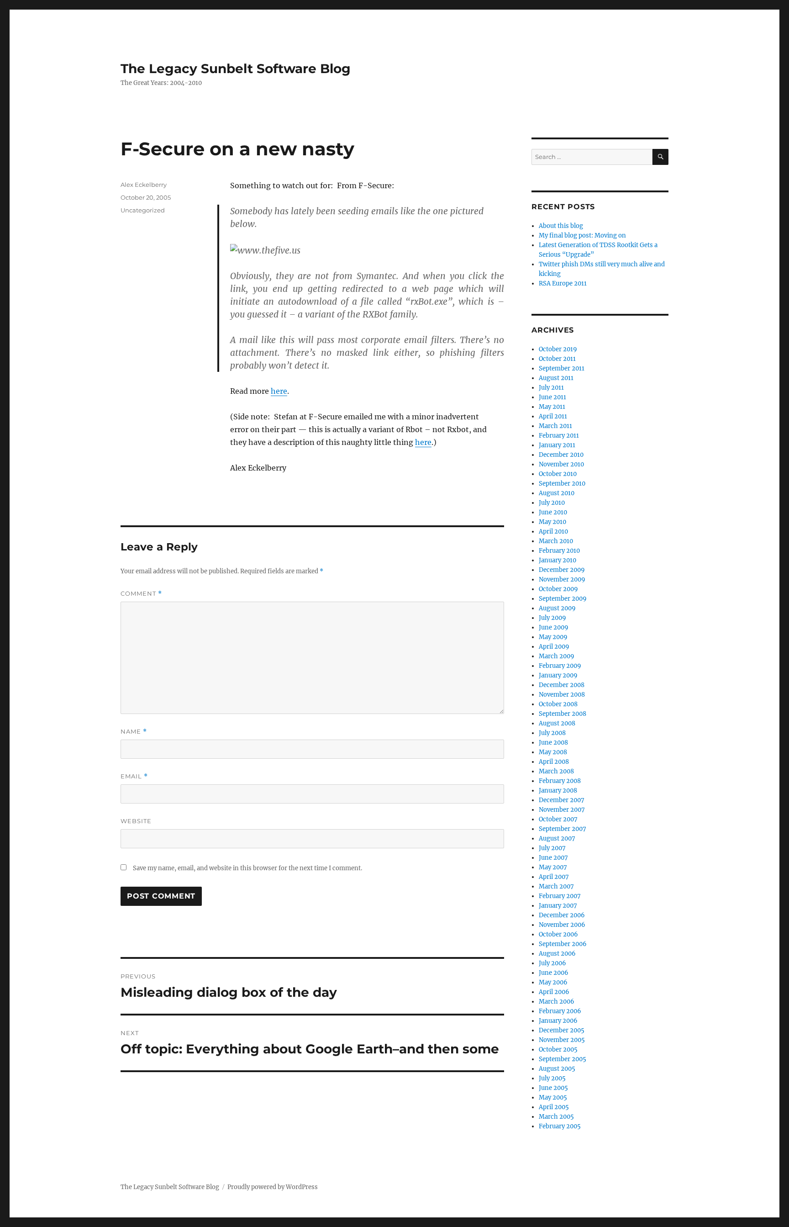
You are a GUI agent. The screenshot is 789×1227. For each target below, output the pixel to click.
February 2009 (560, 666)
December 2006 (562, 915)
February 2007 (560, 896)
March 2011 (555, 426)
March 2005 (556, 1117)
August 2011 (556, 378)
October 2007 (558, 819)
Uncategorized (143, 210)
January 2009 (558, 675)
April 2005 (554, 1107)
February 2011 (559, 435)
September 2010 (562, 483)
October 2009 (558, 589)
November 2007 (562, 810)
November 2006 (562, 925)
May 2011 (552, 407)
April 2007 (554, 877)
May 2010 (552, 522)
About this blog (561, 226)
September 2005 (562, 1059)
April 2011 (553, 416)
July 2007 (552, 848)
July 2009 (552, 618)
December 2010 (561, 455)
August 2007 (557, 838)
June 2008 (553, 742)
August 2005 (557, 1069)
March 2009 (556, 656)
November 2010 (561, 464)
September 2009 (563, 599)
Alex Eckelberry (144, 184)
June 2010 (553, 512)
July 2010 (552, 503)
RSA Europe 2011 (563, 283)
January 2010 (557, 560)
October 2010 (558, 474)
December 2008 (561, 685)
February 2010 (559, 551)
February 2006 (560, 1011)
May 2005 (553, 1097)
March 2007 (556, 886)
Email (134, 776)
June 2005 (553, 1088)
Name (134, 731)
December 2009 (562, 570)
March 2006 (556, 1001)
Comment (141, 594)
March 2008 (556, 771)
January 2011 (557, 445)
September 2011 (561, 368)
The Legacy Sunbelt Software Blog (236, 68)
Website (136, 821)
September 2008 (562, 714)
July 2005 (552, 1078)
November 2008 (562, 694)
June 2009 (553, 627)
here (279, 391)
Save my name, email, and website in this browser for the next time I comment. (247, 868)
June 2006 (553, 973)
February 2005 (560, 1126)
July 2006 (552, 963)
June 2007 (553, 858)
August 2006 (557, 953)
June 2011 (552, 397)
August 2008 (557, 723)
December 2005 (561, 1030)
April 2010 (553, 531)
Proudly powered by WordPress (272, 1187)
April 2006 (554, 992)
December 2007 (561, 800)
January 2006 (558, 1021)
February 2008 (560, 781)
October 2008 (558, 704)
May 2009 (553, 637)
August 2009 (557, 608)
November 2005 (562, 1040)
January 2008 (558, 790)
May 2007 (553, 867)
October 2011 (557, 359)
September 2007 (562, 829)
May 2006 (553, 982)
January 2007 (558, 906)
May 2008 (553, 752)
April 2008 (554, 762)
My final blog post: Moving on (582, 235)
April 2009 (554, 647)
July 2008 (552, 733)
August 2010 (556, 493)
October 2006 (558, 934)
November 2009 (562, 579)
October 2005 (558, 1049)
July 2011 (551, 387)
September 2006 (563, 944)
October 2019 (558, 349)
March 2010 (556, 541)
